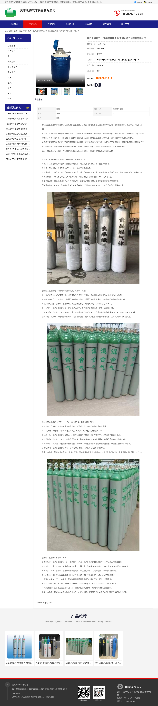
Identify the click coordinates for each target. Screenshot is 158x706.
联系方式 (125, 24)
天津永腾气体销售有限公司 (56, 689)
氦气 (9, 83)
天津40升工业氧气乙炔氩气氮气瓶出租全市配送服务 (25, 663)
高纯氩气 (11, 51)
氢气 (9, 88)
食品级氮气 (12, 67)
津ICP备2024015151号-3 (37, 689)
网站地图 (50, 697)
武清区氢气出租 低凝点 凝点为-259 (18, 154)
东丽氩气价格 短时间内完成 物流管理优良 (18, 144)
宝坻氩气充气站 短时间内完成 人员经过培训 (18, 139)
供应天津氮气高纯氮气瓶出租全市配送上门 (81, 663)
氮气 (29, 31)
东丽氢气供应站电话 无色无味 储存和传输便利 (18, 134)
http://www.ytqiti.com (44, 603)
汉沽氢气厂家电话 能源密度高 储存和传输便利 (18, 129)
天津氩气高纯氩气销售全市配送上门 (49, 663)
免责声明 (34, 697)
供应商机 (33, 24)
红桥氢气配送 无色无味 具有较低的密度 (18, 149)
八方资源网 (25, 697)
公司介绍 (70, 24)
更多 (28, 108)
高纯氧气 (11, 72)
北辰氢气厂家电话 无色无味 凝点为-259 (18, 124)
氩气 (9, 78)
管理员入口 (42, 697)
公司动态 (88, 24)
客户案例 (107, 24)
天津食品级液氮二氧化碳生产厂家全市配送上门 (112, 663)
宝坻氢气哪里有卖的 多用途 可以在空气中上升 (18, 159)
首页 (15, 31)
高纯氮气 (11, 62)
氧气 (9, 93)
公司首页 (14, 24)
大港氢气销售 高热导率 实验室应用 (18, 119)
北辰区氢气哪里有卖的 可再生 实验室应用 (18, 114)
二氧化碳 (11, 46)
